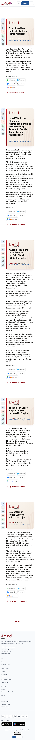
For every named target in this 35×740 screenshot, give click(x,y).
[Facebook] (7, 716)
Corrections (4, 682)
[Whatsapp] (3, 716)
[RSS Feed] (26, 716)
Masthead (4, 674)
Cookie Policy (5, 707)
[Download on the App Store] (6, 724)
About (3, 671)
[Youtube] (15, 716)
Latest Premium (5, 664)
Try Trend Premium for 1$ (18, 93)
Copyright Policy (5, 704)
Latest (3, 662)
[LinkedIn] (22, 716)
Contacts (4, 677)
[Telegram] (18, 716)
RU (21, 737)
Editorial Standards (6, 679)
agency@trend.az (5, 653)
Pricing (3, 689)
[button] (3, 20)
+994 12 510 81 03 (6, 651)
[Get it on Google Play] (19, 724)
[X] (11, 716)
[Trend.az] (6, 3)
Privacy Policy (5, 701)
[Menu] (32, 3)
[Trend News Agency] (6, 636)
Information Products (7, 692)
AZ (17, 737)
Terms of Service (5, 699)
